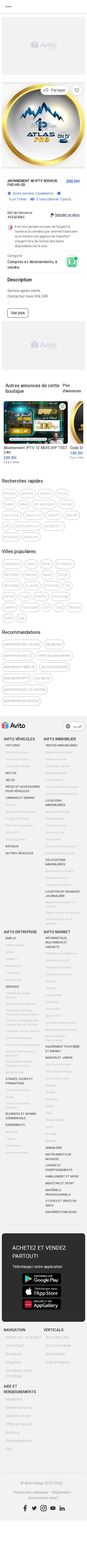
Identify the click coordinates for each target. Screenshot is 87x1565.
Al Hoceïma (64, 564)
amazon (10, 493)
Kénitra (9, 596)
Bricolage (51, 1134)
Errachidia (52, 585)
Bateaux (12, 846)
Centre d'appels (15, 945)
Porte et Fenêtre (55, 1120)
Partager (58, 90)
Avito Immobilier (58, 1345)
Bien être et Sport (59, 1183)
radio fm (54, 515)
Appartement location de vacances (60, 904)
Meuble (50, 1092)
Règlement (14, 1399)
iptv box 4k (42, 678)
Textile (49, 1106)
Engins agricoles (15, 839)
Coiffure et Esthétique (19, 1038)
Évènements (15, 1125)
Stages (10, 1097)
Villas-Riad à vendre (57, 766)
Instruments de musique (58, 1157)
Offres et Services (19, 1424)
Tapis (48, 1113)
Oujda (24, 596)
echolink (28, 493)
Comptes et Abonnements (61, 1022)
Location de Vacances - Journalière (63, 894)
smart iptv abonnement (54, 655)
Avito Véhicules (57, 1337)
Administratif (13, 966)
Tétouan (74, 607)
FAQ (9, 1449)
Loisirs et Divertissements (58, 1168)
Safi (46, 607)
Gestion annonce (19, 1407)
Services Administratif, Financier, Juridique (19, 1063)
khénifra (41, 596)
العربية (77, 726)
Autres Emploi (14, 980)
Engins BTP (12, 832)
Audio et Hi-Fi (53, 1016)
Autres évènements (17, 1152)
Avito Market (55, 1354)
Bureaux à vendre (56, 773)
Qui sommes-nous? (43, 1498)
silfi (6, 526)
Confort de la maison (57, 1078)
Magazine (13, 1362)
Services (12, 986)
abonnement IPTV (16, 678)
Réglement (61, 1492)
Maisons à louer (54, 818)
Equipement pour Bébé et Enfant (62, 1049)
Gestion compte (18, 1416)
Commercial (13, 973)
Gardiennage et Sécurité (20, 1004)
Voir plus (18, 313)
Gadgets (50, 988)
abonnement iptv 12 (18, 655)
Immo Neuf (15, 1345)
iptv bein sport (44, 504)
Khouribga (60, 596)
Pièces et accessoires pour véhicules (23, 789)
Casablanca (12, 564)
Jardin (49, 1127)
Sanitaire (50, 1141)
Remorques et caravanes (20, 811)
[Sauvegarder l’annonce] (76, 90)
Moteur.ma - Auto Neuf (23, 1337)
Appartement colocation (59, 871)
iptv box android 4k (54, 667)
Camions (11, 804)
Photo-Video (52, 1009)
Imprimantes (53, 995)
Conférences (13, 1145)
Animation (12, 1131)
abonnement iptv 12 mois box (24, 689)
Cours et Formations (18, 1090)
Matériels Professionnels (58, 1192)
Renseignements (19, 1441)
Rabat (46, 564)
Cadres (10, 952)
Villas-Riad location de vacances (58, 921)
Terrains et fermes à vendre (61, 787)
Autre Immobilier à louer (60, 853)
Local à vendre (54, 780)
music (62, 493)
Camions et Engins (20, 797)
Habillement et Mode (62, 1176)
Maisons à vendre (56, 759)
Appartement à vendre (59, 752)
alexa (24, 504)
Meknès (31, 575)
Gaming (50, 981)
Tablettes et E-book (56, 960)
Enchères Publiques (61, 1212)
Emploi (11, 938)
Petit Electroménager (58, 1064)
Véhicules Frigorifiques (19, 825)
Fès (68, 585)
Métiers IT (12, 959)
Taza (58, 607)
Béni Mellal (11, 585)
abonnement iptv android (21, 701)
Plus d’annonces (72, 388)
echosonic (11, 537)
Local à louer (53, 839)
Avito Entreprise (57, 1362)
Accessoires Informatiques (61, 1029)
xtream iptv (33, 515)
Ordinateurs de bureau (58, 974)
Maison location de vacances (62, 913)
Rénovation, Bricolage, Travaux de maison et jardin (22, 1012)
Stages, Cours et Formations (19, 1081)
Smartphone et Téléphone (61, 953)
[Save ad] (62, 406)
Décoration (51, 1099)
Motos (11, 773)
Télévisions (51, 1002)
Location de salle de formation (17, 1105)
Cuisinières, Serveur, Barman (23, 1031)
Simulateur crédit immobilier (19, 1373)
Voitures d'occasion (17, 752)
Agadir (31, 564)
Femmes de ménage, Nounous (18, 995)
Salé (21, 618)
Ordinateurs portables (58, 967)
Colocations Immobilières (55, 862)
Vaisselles (51, 1085)
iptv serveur (54, 644)
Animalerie (53, 1147)
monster (66, 504)
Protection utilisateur (30, 1492)
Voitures (13, 745)
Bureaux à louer (54, 832)
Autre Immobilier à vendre (61, 794)
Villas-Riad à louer (56, 825)
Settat (8, 618)
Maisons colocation (56, 878)
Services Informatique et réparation (20, 1053)
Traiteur (10, 1138)
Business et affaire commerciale (21, 1116)
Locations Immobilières (55, 803)
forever (9, 504)
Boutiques (13, 1354)
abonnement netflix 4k (19, 667)
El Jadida (32, 585)
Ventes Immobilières (61, 745)
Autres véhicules (19, 853)
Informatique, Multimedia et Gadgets (56, 942)
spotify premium (27, 526)
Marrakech (11, 575)
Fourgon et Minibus (17, 818)
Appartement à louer (57, 811)
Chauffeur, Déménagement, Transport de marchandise (22, 1022)
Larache (9, 607)
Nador (47, 575)
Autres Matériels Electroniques (55, 1038)
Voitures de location (17, 759)
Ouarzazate (29, 607)
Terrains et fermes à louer (60, 846)
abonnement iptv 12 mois (22, 644)
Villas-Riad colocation (58, 885)
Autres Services (15, 1072)
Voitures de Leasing (17, 766)
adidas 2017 (54, 526)
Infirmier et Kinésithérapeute (23, 1045)
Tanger (63, 575)
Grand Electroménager (59, 1071)
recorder (72, 515)
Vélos (10, 780)
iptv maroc (11, 515)
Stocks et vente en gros (60, 1203)
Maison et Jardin (58, 1057)
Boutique (12, 1432)
